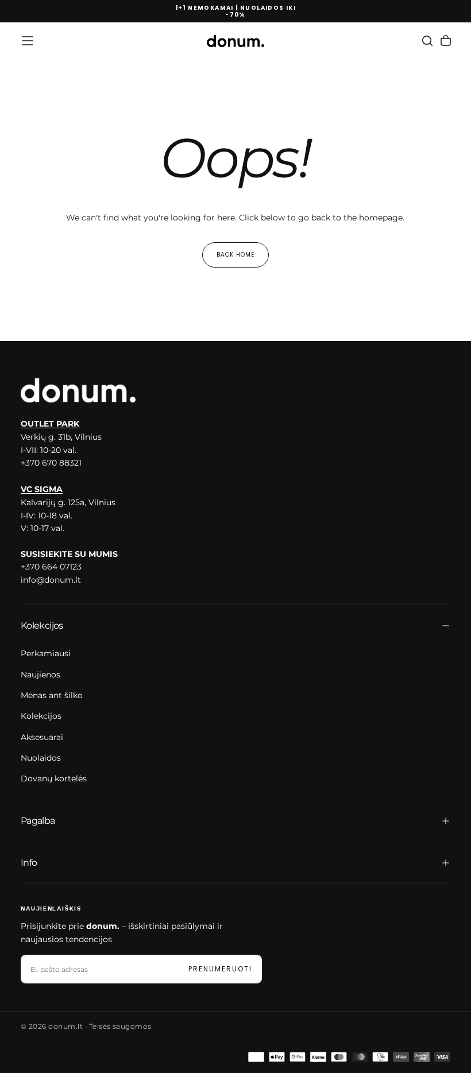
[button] (27, 41)
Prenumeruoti (220, 969)
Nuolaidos (41, 758)
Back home (235, 254)
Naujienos (40, 674)
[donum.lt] (78, 390)
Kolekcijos (41, 716)
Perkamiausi (46, 653)
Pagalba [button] (38, 820)
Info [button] (29, 862)
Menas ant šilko (52, 695)
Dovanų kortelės (54, 778)
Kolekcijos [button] (42, 625)
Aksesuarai (42, 737)
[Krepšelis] (446, 41)
